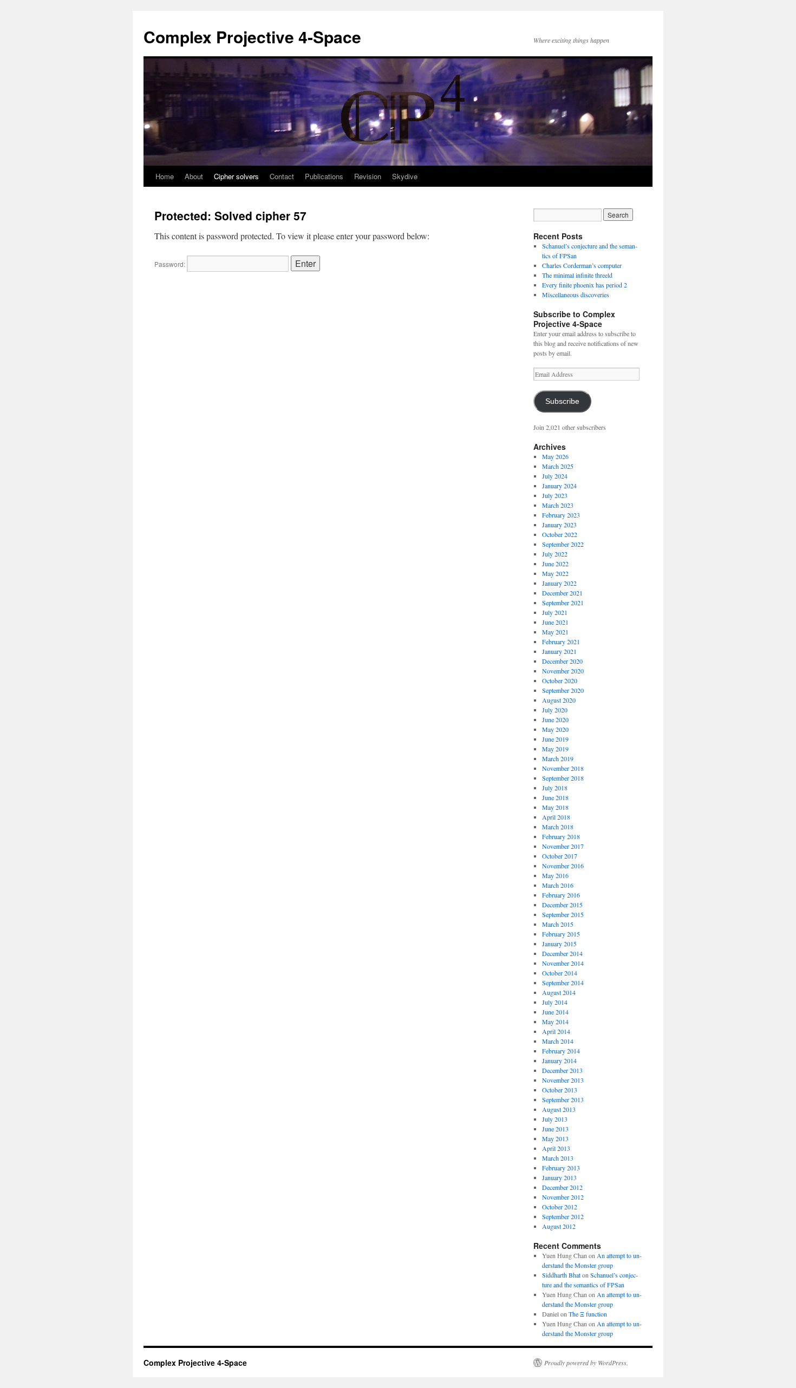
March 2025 (557, 466)
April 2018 (556, 817)
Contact (282, 176)
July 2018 (554, 787)
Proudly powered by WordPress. (586, 1362)
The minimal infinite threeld (577, 275)
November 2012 (563, 1197)
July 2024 (554, 476)
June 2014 (555, 1011)
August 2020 (559, 700)
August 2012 (559, 1226)
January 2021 (559, 651)
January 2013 (559, 1177)
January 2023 (559, 524)
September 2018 (563, 778)
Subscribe (562, 401)
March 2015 (557, 924)
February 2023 (561, 514)
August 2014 (559, 992)
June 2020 (555, 719)
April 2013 (556, 1148)
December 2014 (562, 953)
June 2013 (555, 1128)
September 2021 (563, 602)
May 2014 (555, 1021)
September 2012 (563, 1216)
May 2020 (555, 729)
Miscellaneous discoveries (575, 294)
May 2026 (555, 456)
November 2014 (563, 963)
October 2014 (559, 972)
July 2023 (554, 495)
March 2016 (557, 885)
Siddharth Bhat (561, 1275)
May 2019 (555, 748)
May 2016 (555, 875)
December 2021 (562, 592)
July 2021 (554, 612)
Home (164, 176)
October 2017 (559, 856)
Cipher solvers (236, 176)
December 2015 (562, 904)
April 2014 (556, 1031)
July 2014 (554, 1002)
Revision (367, 176)
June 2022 (555, 563)
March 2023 (557, 505)
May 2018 (555, 807)
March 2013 (557, 1158)
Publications (324, 176)
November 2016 (563, 865)
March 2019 (557, 758)
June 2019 (555, 739)
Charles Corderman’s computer (582, 265)
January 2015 (559, 943)
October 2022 (559, 534)
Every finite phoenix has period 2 (584, 284)
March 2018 (557, 826)
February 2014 (561, 1050)
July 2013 (554, 1119)
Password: (170, 264)
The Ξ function (588, 1314)
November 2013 (563, 1080)
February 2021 (561, 641)
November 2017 (563, 846)
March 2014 (557, 1041)
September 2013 (563, 1099)
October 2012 (559, 1206)
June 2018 (555, 797)
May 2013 (555, 1138)
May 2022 (555, 573)
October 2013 (559, 1089)
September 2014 (563, 982)
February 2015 (561, 933)
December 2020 (562, 661)
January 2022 (559, 583)
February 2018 (561, 836)
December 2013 (562, 1070)
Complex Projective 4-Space (252, 36)
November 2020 (563, 670)
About (194, 176)
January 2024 (559, 485)
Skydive (404, 176)
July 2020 (554, 709)
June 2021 (555, 622)
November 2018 (563, 768)
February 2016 (561, 895)
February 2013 (561, 1167)
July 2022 (554, 553)
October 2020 (559, 680)
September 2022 (563, 544)
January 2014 (559, 1060)
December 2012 (562, 1187)
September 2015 (563, 914)
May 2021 (555, 631)
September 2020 (563, 690)
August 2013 (559, 1109)
